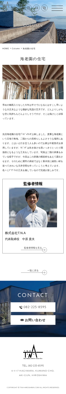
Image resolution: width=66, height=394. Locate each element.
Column (16, 48)
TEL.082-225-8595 (33, 365)
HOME (5, 48)
